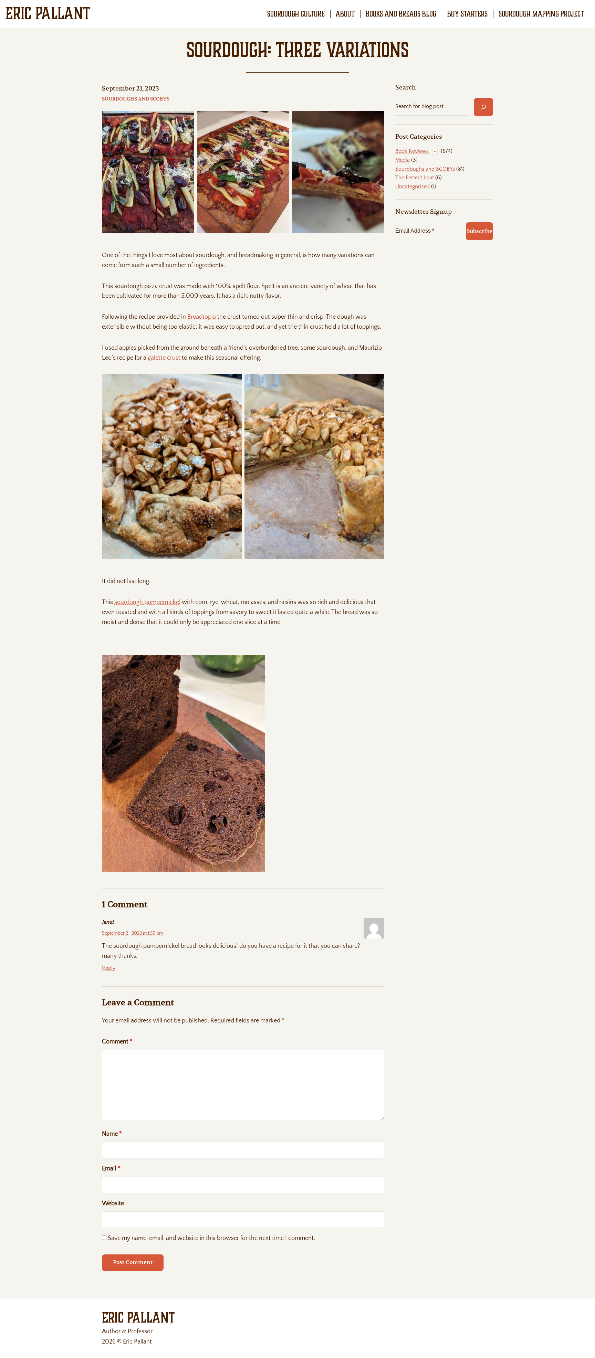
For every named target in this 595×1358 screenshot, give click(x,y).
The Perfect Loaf (414, 177)
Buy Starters (467, 14)
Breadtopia (201, 317)
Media (402, 160)
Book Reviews (412, 151)
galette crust (164, 357)
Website (113, 1203)
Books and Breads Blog (401, 14)
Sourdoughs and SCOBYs (135, 99)
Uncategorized (412, 186)
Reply (108, 968)
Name (112, 1134)
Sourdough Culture (296, 14)
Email (111, 1168)
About (345, 14)
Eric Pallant (48, 13)
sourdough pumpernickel (147, 602)
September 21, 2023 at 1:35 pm (132, 933)
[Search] (483, 107)
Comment (117, 1041)
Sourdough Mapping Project (541, 14)
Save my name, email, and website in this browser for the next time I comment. (211, 1238)
